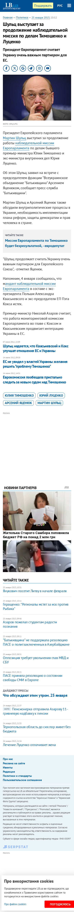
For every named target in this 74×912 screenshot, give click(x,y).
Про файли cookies (15, 904)
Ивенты (8, 767)
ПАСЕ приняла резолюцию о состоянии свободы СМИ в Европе (32, 677)
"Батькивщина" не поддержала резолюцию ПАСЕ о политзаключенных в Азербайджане (36, 642)
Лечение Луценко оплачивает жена (29, 744)
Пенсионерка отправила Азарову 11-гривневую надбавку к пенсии (35, 711)
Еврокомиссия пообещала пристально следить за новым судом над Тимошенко (34, 379)
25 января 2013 (41, 17)
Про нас (8, 759)
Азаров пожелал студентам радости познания (30, 624)
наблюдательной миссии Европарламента (28, 145)
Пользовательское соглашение (22, 780)
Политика (22, 17)
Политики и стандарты (17, 776)
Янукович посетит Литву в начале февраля (34, 591)
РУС (60, 6)
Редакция (9, 771)
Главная (8, 17)
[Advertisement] (37, 444)
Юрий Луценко (51, 395)
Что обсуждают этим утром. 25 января (35, 695)
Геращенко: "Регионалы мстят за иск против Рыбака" (35, 606)
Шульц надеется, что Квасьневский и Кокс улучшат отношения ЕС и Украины (35, 348)
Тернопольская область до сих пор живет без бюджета (36, 729)
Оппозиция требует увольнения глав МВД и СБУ (35, 659)
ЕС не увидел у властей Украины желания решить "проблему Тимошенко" (35, 364)
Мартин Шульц (14, 138)
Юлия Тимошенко (19, 395)
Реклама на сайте (14, 763)
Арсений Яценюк (18, 403)
